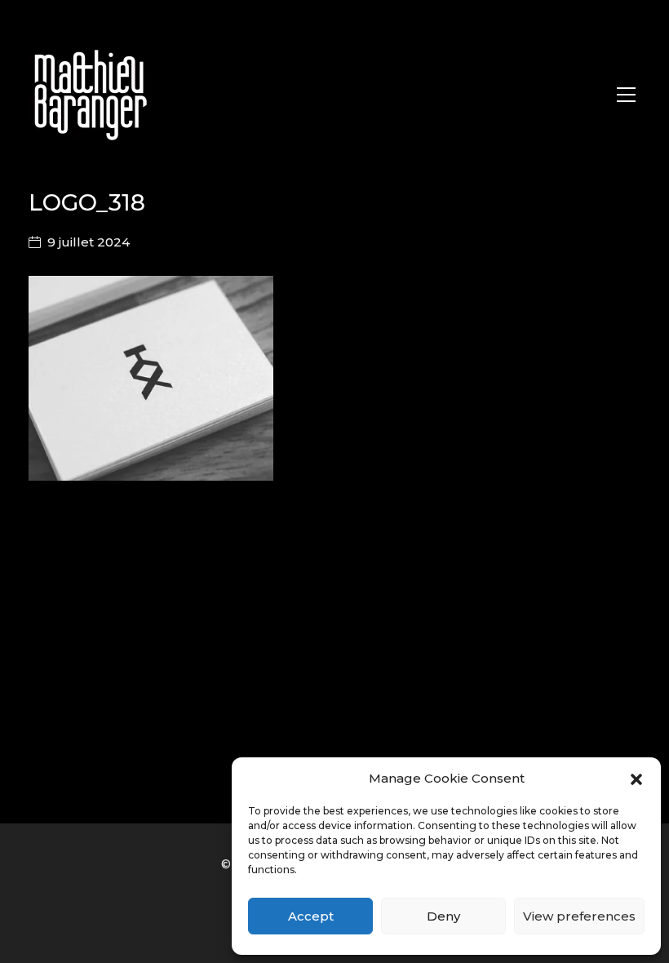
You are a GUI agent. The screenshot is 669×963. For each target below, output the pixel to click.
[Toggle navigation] (626, 94)
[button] (636, 778)
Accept (311, 916)
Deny (443, 916)
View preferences (579, 916)
